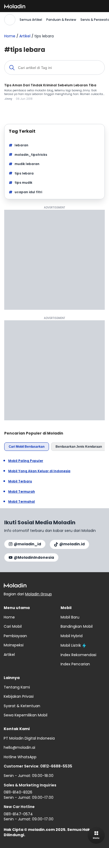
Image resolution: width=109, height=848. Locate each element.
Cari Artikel (9, 19)
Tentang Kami (17, 687)
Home (9, 36)
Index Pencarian (75, 664)
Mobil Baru (70, 617)
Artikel (24, 36)
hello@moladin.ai (19, 747)
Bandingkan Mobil (77, 626)
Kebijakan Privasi (19, 696)
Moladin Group (38, 594)
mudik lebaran (27, 164)
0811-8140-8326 (18, 792)
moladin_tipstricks (31, 154)
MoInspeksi (14, 645)
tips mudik (23, 182)
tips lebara (24, 173)
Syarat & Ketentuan (22, 706)
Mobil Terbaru (20, 481)
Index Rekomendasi (78, 654)
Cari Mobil (13, 626)
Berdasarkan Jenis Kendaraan (79, 446)
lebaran (21, 145)
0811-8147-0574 (18, 814)
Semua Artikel (31, 20)
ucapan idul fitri (28, 192)
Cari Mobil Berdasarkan (26, 446)
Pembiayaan (15, 636)
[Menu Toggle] (96, 835)
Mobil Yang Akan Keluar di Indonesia (39, 471)
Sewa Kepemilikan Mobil (25, 715)
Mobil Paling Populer (25, 461)
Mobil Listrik (71, 645)
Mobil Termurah (21, 492)
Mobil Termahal (21, 502)
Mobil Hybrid (72, 636)
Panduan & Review (61, 20)
